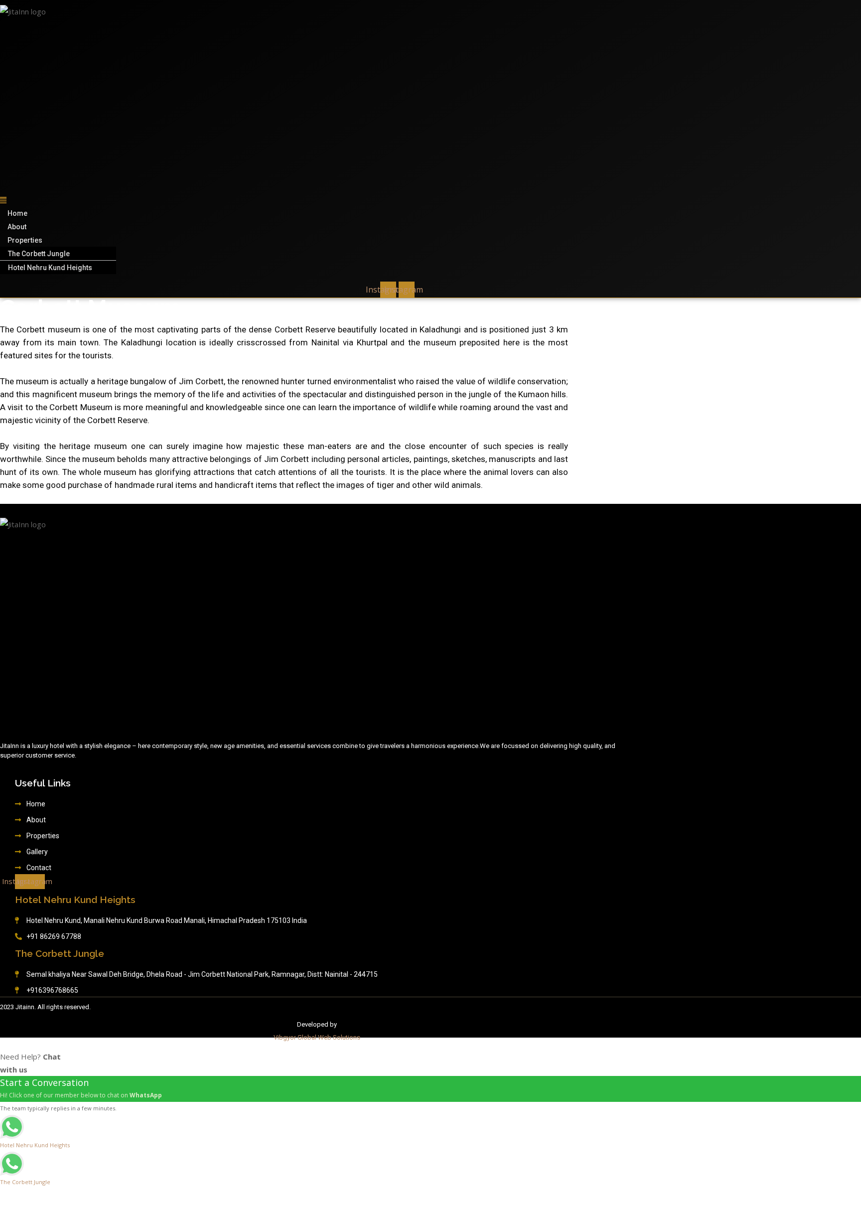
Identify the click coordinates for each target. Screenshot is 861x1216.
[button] (123, 199)
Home (17, 213)
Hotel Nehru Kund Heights (50, 268)
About (16, 227)
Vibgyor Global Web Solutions (317, 1037)
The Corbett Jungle (39, 254)
